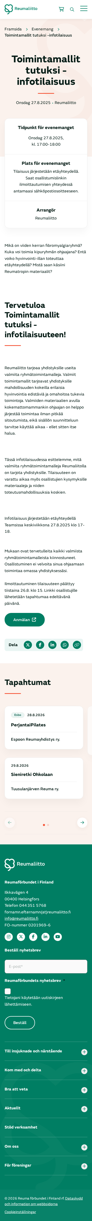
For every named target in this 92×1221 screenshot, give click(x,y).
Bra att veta (16, 1089)
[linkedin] (45, 937)
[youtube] (58, 937)
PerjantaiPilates (28, 725)
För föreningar (18, 1165)
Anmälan (21, 619)
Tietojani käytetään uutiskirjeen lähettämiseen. (34, 1001)
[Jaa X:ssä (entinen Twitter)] (28, 645)
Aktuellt (12, 1108)
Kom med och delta (23, 1070)
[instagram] (9, 937)
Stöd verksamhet (21, 1127)
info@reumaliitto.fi (21, 918)
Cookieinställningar (20, 1212)
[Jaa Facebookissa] (40, 645)
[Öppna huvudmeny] (83, 8)
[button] (82, 823)
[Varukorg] (61, 9)
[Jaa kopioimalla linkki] (77, 645)
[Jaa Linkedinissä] (52, 645)
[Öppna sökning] (72, 9)
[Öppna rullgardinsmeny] (84, 1052)
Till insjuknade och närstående (33, 1051)
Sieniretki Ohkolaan (32, 774)
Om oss (12, 1146)
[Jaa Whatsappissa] (65, 645)
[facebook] (33, 937)
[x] (21, 937)
